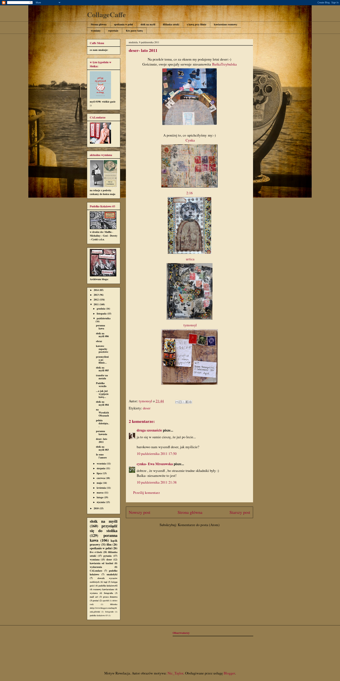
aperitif (106, 600)
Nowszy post (139, 512)
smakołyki (112, 574)
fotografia (108, 593)
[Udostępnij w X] (183, 402)
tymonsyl (190, 325)
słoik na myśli (148, 24)
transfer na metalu (102, 376)
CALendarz (96, 570)
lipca (100, 473)
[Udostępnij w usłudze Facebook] (187, 402)
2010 (96, 508)
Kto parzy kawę (134, 30)
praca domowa (110, 596)
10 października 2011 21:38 (157, 482)
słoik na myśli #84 (102, 403)
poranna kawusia (101, 432)
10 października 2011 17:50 (157, 453)
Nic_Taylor (175, 673)
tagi (105, 581)
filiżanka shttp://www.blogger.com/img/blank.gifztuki (103, 608)
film (109, 544)
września (102, 463)
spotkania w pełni (123, 24)
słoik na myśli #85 (102, 369)
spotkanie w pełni (101, 548)
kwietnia (102, 488)
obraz (99, 341)
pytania (107, 556)
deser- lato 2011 (101, 440)
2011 (96, 304)
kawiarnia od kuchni (101, 563)
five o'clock (96, 552)
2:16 (189, 193)
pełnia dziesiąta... (102, 423)
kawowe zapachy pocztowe (102, 349)
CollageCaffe (106, 14)
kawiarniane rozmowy (225, 24)
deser (147, 408)
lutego (100, 497)
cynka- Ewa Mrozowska (155, 463)
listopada (102, 313)
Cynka (190, 140)
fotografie (109, 611)
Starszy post (240, 512)
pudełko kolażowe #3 (99, 615)
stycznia (101, 502)
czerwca (101, 478)
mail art (94, 596)
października (103, 318)
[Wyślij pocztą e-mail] (177, 402)
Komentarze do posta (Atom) (199, 524)
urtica (190, 259)
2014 (96, 290)
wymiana (95, 559)
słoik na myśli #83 (102, 448)
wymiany (96, 30)
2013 (96, 295)
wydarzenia (96, 567)
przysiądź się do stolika (103, 528)
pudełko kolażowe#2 (107, 585)
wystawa (94, 593)
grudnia (101, 308)
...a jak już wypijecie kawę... (102, 394)
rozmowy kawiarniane (103, 589)
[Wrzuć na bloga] (180, 402)
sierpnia (101, 468)
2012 (96, 299)
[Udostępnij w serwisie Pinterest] (190, 402)
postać (96, 600)
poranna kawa (100, 327)
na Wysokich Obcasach (102, 412)
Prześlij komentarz (146, 492)
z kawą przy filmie (196, 24)
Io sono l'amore (101, 456)
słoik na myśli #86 (102, 334)
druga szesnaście (149, 430)
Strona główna (98, 24)
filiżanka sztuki (171, 24)
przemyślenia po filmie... (102, 360)
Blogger (229, 673)
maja (100, 483)
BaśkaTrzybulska (224, 64)
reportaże (113, 30)
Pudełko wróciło (101, 384)
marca (100, 492)
